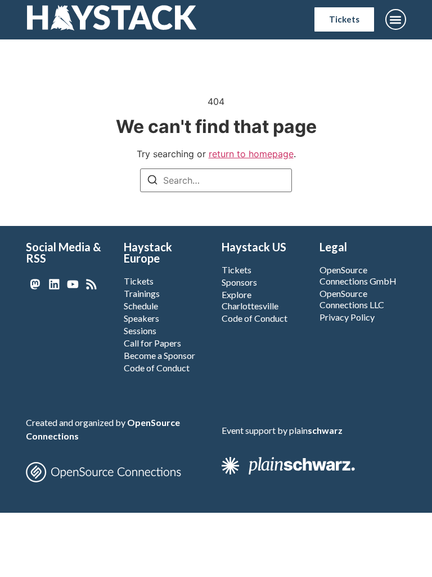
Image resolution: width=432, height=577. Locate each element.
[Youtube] (73, 284)
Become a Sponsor (159, 355)
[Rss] (91, 284)
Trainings (142, 293)
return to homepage (251, 153)
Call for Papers (152, 343)
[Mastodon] (35, 284)
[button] (395, 19)
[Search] (152, 181)
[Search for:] (216, 180)
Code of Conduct (157, 367)
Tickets (139, 281)
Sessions (140, 330)
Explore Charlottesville (250, 300)
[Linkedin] (53, 284)
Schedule (141, 305)
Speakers (141, 318)
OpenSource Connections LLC (352, 299)
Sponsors (239, 282)
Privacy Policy (347, 317)
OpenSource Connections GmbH (358, 275)
